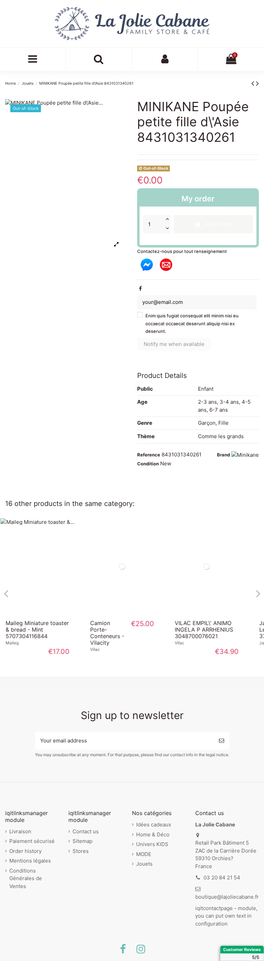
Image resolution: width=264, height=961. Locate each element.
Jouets (144, 863)
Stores (81, 851)
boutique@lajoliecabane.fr (227, 897)
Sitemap (82, 841)
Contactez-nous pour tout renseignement (182, 251)
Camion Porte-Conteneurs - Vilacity (32, 633)
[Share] (140, 288)
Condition (148, 463)
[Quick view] (47, 612)
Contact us (86, 831)
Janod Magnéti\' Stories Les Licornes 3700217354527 (216, 630)
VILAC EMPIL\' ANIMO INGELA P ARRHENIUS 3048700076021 (129, 630)
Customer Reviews (242, 949)
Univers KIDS (152, 844)
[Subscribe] (221, 741)
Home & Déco (152, 834)
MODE (143, 854)
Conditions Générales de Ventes (25, 878)
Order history (25, 851)
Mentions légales (30, 860)
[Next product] (257, 83)
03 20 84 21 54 (222, 877)
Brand (223, 454)
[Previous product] (253, 83)
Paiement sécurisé (32, 841)
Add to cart (218, 224)
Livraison (20, 831)
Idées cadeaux (153, 824)
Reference (148, 454)
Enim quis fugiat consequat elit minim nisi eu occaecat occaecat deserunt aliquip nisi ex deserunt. (192, 323)
